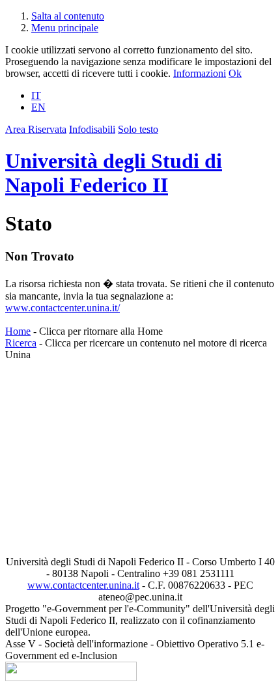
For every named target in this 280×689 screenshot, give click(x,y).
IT (36, 95)
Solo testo (138, 129)
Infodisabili (92, 129)
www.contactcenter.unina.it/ (62, 307)
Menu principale (64, 27)
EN (38, 107)
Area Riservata (35, 129)
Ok (235, 73)
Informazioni (199, 73)
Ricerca (20, 342)
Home (18, 331)
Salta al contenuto (67, 15)
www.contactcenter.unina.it (83, 585)
